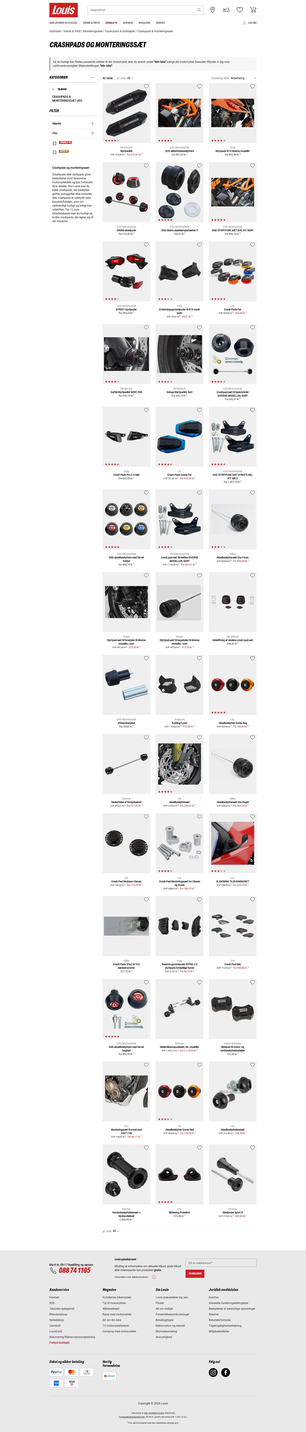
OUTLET (64, 151)
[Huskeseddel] (239, 10)
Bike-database (58, 1314)
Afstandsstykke (126, 723)
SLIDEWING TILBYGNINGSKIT (232, 881)
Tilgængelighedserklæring (225, 1325)
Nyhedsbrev (56, 1320)
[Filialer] (212, 10)
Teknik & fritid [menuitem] (91, 22)
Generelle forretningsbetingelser (228, 1303)
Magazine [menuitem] (144, 22)
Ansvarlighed (164, 1337)
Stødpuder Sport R (233, 1212)
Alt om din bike (112, 1320)
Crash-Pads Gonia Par (179, 474)
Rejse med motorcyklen (117, 1314)
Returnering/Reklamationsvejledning (72, 1337)
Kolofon (214, 1297)
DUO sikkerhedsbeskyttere (179, 151)
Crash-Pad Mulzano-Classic (126, 881)
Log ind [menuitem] (252, 22)
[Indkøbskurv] (253, 10)
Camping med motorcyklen (119, 1331)
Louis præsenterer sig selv (172, 1297)
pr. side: (121, 78)
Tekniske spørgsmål (61, 1308)
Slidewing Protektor (179, 1212)
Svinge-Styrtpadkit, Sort (179, 392)
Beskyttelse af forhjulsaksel (126, 802)
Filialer (160, 1303)
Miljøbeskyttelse (219, 1331)
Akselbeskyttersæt (179, 802)
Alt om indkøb (164, 1308)
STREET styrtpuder (126, 309)
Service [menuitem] (160, 22)
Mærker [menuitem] (128, 22)
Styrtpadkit (126, 151)
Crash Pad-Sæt (232, 964)
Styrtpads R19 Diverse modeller (233, 151)
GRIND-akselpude (126, 230)
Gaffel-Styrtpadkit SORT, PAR (126, 392)
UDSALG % (65, 142)
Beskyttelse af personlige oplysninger (232, 1308)
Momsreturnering (166, 1331)
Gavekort (55, 1325)
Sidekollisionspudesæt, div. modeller (179, 1047)
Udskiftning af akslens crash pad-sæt (232, 640)
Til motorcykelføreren (116, 1325)
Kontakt (54, 1297)
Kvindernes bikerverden (117, 1297)
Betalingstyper (165, 1320)
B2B (52, 1303)
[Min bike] (226, 10)
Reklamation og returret (170, 1325)
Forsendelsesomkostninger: (132, 1417)
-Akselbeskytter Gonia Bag (232, 723)
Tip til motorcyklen (114, 1303)
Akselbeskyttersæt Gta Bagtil (233, 802)
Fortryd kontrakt (59, 1342)
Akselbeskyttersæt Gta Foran (233, 557)
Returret (214, 1314)
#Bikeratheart (111, 1308)
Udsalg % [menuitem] (111, 22)
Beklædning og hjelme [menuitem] (63, 22)
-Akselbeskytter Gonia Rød (179, 1129)
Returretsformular (220, 1320)
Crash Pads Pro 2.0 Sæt (126, 474)
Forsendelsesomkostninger (172, 1314)
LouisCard (55, 1331)
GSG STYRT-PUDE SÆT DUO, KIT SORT (232, 230)
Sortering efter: (221, 78)
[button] (199, 10)
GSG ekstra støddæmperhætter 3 (179, 230)
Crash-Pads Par (232, 309)
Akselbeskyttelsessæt (233, 1129)
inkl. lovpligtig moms (154, 1413)
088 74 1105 (74, 1271)
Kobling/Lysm (179, 723)
